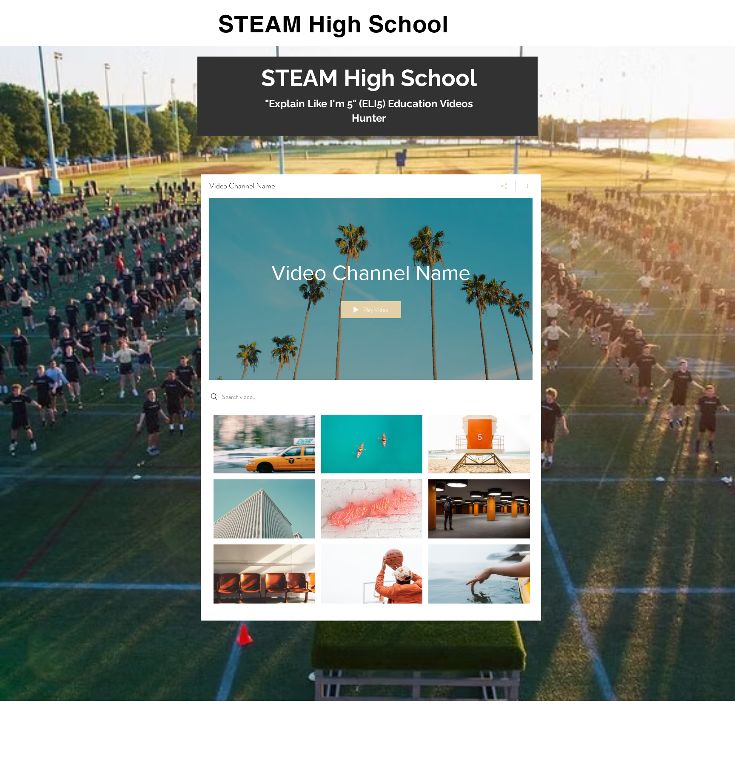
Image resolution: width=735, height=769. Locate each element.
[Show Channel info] (524, 186)
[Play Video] (264, 444)
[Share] (504, 186)
